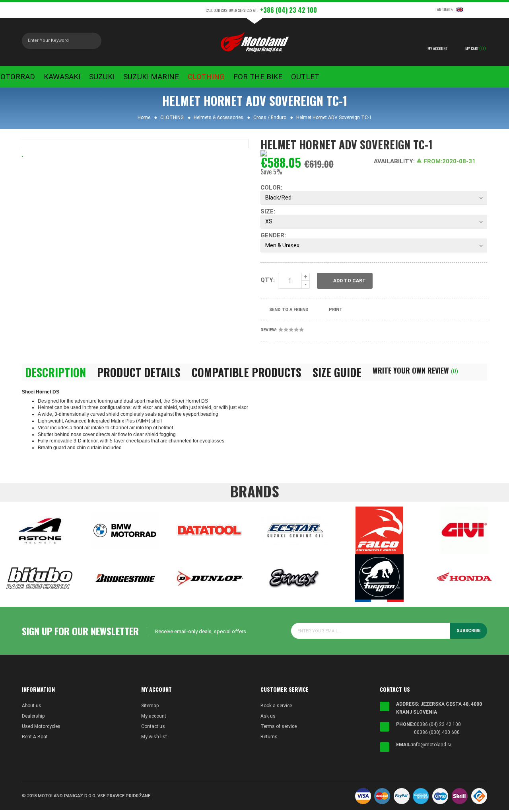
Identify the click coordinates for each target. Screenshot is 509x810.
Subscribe (468, 630)
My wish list (154, 737)
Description (55, 372)
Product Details (139, 372)
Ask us (268, 716)
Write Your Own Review (415, 370)
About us (31, 705)
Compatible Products (246, 372)
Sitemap (150, 705)
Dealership (33, 716)
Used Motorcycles (41, 726)
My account (153, 716)
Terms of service (278, 726)
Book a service (276, 705)
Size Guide (337, 372)
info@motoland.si (431, 744)
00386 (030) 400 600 (437, 732)
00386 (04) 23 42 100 (437, 724)
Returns (269, 737)
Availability (393, 161)
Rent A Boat (35, 737)
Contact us (153, 726)
